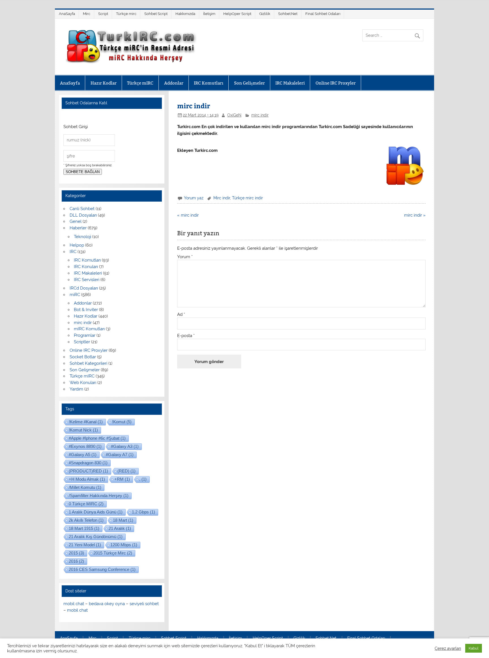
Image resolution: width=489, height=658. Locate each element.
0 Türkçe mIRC (86, 503)
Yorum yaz (193, 198)
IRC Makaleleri (290, 83)
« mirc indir (188, 215)
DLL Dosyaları (83, 215)
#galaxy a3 (125, 446)
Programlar (84, 335)
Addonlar (173, 83)
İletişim (209, 14)
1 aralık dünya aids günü (96, 512)
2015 (76, 553)
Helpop (77, 245)
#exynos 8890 (85, 446)
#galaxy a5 (82, 454)
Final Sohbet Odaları (322, 14)
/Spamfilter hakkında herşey (98, 495)
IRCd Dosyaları (84, 288)
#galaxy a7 (120, 454)
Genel (76, 221)
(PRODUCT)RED (88, 471)
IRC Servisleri (86, 279)
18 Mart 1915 (84, 528)
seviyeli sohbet (144, 603)
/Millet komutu (85, 487)
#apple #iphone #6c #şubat (97, 438)
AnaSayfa (67, 14)
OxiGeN (234, 115)
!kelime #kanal (86, 421)
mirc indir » (415, 215)
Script (103, 14)
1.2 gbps (143, 512)
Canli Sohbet (82, 208)
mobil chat (73, 603)
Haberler (78, 227)
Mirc (86, 14)
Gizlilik (264, 14)
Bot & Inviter (86, 309)
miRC (75, 294)
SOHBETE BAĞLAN (83, 172)
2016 (76, 561)
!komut (122, 421)
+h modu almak (87, 479)
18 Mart (123, 520)
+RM (122, 479)
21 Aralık (120, 528)
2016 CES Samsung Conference (102, 569)
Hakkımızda (185, 14)
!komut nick (83, 430)
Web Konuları (83, 382)
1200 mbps (123, 544)
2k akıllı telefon (86, 520)
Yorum (185, 257)
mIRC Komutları (89, 328)
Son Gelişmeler (249, 83)
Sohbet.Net (287, 14)
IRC (73, 251)
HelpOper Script (237, 14)
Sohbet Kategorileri (88, 363)
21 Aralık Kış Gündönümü (96, 536)
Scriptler (82, 341)
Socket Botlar (83, 356)
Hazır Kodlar (104, 83)
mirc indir (260, 115)
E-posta (186, 336)
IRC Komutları (208, 83)
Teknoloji (82, 236)
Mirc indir (221, 198)
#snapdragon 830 (88, 462)
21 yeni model (85, 544)
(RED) (126, 471)
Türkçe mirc (126, 14)
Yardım (76, 389)
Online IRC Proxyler (336, 83)
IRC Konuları (86, 266)
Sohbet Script (156, 14)
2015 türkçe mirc (112, 553)
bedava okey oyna (107, 603)
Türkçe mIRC (140, 83)
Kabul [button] (474, 648)
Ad (181, 314)
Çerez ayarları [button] (448, 648)
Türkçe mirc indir (247, 198)
